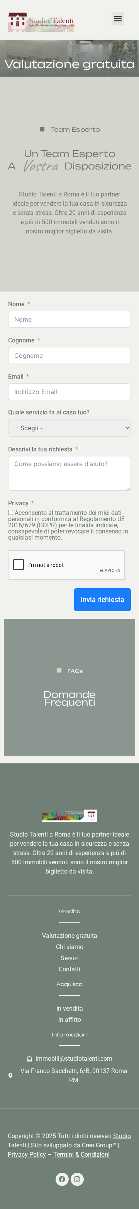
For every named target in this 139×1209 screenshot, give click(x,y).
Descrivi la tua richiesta (40, 449)
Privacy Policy (27, 1154)
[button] (118, 18)
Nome (16, 304)
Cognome (21, 340)
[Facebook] (62, 1179)
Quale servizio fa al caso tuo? (49, 412)
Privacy (18, 503)
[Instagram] (77, 1179)
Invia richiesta (102, 599)
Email (16, 376)
